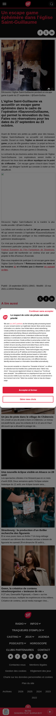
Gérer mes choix (28, 399)
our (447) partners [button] (16, 323)
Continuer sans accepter (41, 311)
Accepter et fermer (28, 390)
